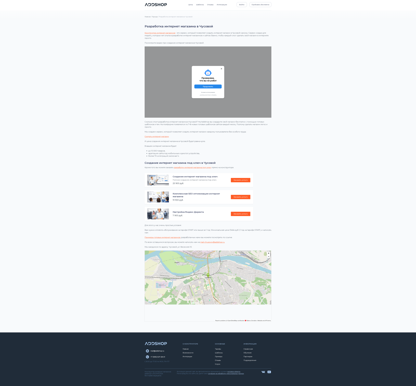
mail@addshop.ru (157, 351)
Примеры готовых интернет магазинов (162, 237)
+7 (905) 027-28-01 (157, 357)
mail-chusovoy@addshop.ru (212, 242)
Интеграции (222, 5)
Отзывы (210, 5)
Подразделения (250, 360)
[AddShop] (156, 4)
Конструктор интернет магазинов (160, 33)
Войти (241, 5)
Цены (190, 5)
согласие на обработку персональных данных (226, 374)
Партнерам (248, 357)
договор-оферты (233, 372)
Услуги (217, 364)
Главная (148, 17)
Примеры (218, 357)
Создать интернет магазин (157, 137)
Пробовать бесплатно (260, 5)
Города (155, 17)
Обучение (248, 353)
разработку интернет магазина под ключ (192, 167)
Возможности (188, 353)
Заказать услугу (241, 180)
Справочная (248, 349)
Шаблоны (200, 5)
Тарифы (218, 349)
